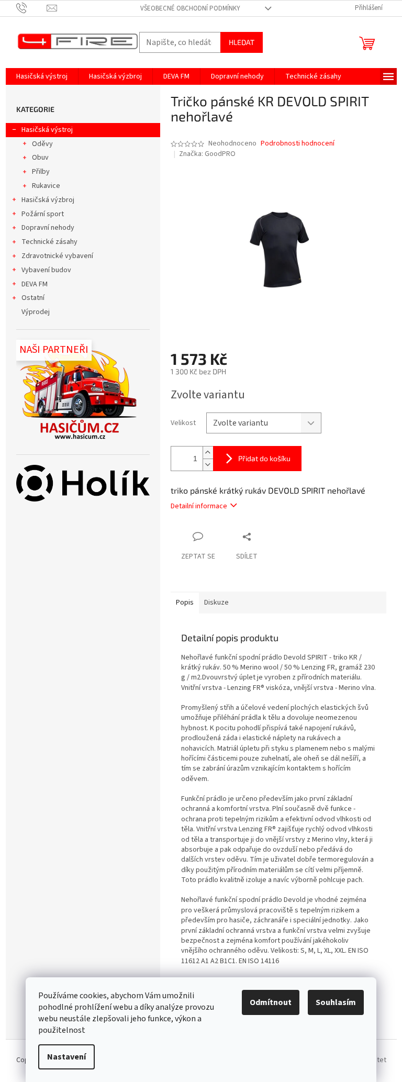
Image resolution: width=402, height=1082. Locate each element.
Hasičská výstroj (47, 130)
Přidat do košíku (264, 458)
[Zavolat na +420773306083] (31, 8)
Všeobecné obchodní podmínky (190, 8)
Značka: (207, 154)
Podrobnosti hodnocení (297, 144)
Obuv (40, 157)
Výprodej (35, 312)
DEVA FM (34, 284)
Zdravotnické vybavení (57, 256)
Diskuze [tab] (216, 602)
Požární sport (42, 214)
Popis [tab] (185, 602)
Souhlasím (336, 1002)
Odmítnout (271, 1002)
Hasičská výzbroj (47, 200)
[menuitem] (42, 76)
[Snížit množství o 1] (208, 465)
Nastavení (66, 1057)
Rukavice (46, 186)
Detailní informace (199, 506)
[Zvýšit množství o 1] (208, 453)
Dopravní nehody (47, 227)
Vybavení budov (46, 270)
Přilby (41, 171)
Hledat (241, 42)
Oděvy (42, 144)
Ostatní (32, 298)
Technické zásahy (49, 242)
